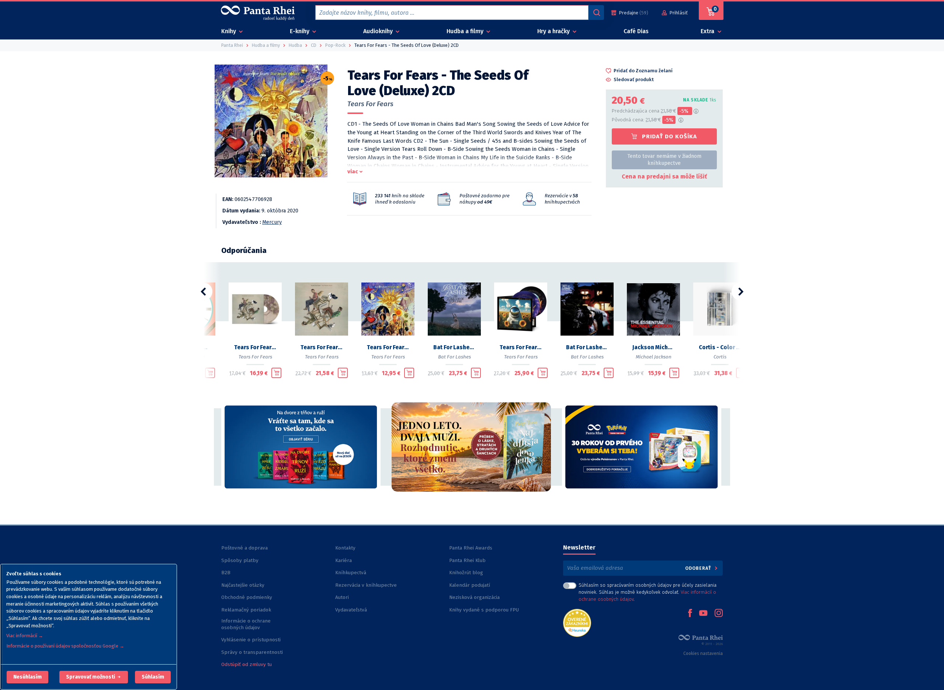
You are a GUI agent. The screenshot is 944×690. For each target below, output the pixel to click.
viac (352, 171)
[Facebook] (690, 613)
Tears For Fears (370, 104)
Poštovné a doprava (244, 548)
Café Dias (636, 31)
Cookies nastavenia (703, 653)
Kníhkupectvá (350, 572)
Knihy (229, 31)
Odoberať (699, 568)
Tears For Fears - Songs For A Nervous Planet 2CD (521, 347)
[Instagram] (719, 613)
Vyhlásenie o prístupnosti (251, 640)
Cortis (720, 357)
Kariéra (343, 560)
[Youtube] (703, 613)
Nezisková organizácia (474, 597)
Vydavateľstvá (351, 610)
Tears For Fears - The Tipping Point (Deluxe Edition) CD (322, 347)
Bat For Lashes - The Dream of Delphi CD (454, 347)
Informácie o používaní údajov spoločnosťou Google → (65, 646)
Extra (708, 31)
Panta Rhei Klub (467, 560)
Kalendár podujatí (469, 585)
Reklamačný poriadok (246, 610)
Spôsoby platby (239, 560)
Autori (342, 597)
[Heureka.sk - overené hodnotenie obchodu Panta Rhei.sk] (577, 622)
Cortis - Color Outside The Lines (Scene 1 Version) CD (720, 347)
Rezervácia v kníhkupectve (366, 585)
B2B (225, 572)
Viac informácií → (24, 635)
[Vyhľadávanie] (596, 12)
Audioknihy (378, 31)
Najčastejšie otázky (242, 585)
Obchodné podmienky (246, 597)
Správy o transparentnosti (252, 652)
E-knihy (300, 31)
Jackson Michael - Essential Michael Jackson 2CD (653, 347)
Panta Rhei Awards (470, 548)
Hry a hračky (554, 31)
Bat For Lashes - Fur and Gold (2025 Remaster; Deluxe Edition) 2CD (587, 347)
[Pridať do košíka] (210, 373)
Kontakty (345, 548)
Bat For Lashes (454, 357)
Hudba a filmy (466, 31)
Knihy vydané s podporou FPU (484, 610)
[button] (27, 677)
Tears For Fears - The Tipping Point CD (255, 347)
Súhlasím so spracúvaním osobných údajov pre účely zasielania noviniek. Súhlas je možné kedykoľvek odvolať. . (647, 592)
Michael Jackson (653, 357)
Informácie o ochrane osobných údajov (246, 624)
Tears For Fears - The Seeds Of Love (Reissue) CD (388, 347)
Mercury (272, 222)
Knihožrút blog (466, 572)
